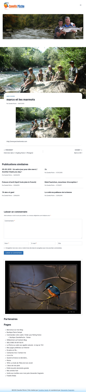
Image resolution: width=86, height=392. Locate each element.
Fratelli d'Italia (11, 376)
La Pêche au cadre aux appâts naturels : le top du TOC (25, 345)
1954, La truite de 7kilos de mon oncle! (20, 363)
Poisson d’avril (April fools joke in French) (19, 182)
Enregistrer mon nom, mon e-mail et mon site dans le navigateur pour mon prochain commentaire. (34, 248)
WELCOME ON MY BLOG (15, 342)
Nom (7, 243)
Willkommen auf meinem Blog (17, 340)
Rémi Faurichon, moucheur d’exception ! (61, 182)
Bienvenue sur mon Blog (15, 330)
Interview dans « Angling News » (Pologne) (18, 151)
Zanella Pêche (12, 103)
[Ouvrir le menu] (80, 5)
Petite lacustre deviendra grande (18, 368)
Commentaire (10, 221)
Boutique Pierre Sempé (14, 332)
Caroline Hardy (43, 390)
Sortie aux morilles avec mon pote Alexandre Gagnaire (25, 373)
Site (59, 243)
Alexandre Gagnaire (67, 390)
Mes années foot (12, 370)
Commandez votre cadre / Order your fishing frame (24, 335)
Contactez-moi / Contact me (16, 353)
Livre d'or (10, 355)
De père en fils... (12, 350)
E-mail (34, 243)
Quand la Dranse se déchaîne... (17, 358)
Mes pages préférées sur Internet (18, 348)
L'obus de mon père (13, 365)
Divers (12, 96)
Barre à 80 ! (78, 151)
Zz (46, 169)
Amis (8, 96)
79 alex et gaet (8, 192)
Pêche (9, 360)
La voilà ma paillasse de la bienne (58, 192)
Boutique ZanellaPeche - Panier (20, 337)
